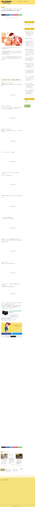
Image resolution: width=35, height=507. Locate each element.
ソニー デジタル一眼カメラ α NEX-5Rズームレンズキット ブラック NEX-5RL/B (15, 311)
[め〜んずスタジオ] (6, 3)
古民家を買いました (29, 38)
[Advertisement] (11, 24)
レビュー (13, 1)
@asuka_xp (5, 48)
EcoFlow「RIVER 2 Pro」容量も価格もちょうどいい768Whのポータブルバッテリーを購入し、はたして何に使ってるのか (30, 44)
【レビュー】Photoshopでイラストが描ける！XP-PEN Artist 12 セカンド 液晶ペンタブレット (30, 79)
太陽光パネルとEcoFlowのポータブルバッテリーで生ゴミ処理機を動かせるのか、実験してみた (30, 65)
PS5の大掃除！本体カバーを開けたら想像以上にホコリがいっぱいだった (30, 59)
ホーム (10, 1)
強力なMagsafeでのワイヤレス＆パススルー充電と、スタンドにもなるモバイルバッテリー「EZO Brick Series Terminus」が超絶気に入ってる (30, 52)
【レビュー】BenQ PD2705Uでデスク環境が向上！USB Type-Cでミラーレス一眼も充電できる (30, 85)
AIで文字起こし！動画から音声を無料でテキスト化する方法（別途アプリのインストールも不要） (30, 33)
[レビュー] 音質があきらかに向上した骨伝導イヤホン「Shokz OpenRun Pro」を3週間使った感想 (30, 92)
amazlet (14, 314)
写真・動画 (20, 1)
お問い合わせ (25, 1)
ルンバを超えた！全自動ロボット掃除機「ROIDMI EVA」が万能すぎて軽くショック (30, 72)
